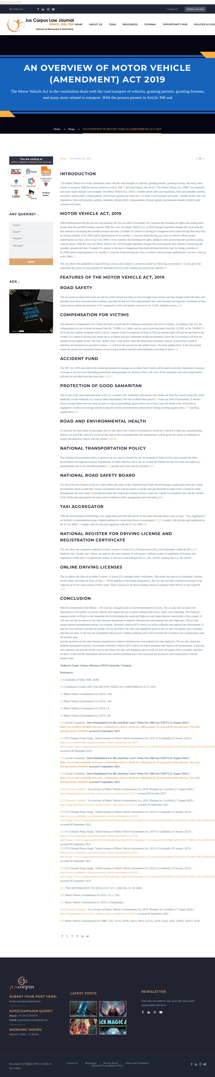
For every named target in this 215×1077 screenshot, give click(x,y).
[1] (123, 187)
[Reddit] (87, 936)
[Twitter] (67, 936)
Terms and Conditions (137, 1063)
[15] (110, 376)
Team (112, 24)
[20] (114, 439)
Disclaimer (90, 1063)
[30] (86, 557)
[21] (108, 466)
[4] (132, 235)
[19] (110, 439)
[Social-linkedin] (148, 1012)
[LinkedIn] (43, 9)
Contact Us (172, 9)
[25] (156, 520)
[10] (180, 305)
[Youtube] (161, 1012)
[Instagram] (48, 9)
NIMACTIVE (32, 1064)
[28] (144, 524)
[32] (63, 589)
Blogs (63, 158)
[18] (76, 411)
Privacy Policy (111, 1063)
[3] (139, 195)
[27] (79, 524)
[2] (135, 191)
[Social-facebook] (142, 1012)
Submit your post (195, 9)
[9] (165, 268)
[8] (182, 263)
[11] (203, 328)
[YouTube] (53, 9)
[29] (195, 549)
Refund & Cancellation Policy (107, 1065)
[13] (176, 349)
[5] (110, 239)
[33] (98, 607)
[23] (62, 848)
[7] (73, 256)
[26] (160, 520)
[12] (109, 345)
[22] (151, 466)
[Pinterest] (72, 936)
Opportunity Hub (175, 24)
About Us (95, 24)
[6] (108, 252)
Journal (150, 24)
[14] (106, 376)
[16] (156, 399)
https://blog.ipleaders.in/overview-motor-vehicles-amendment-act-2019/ (98, 793)
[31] (105, 580)
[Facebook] (38, 9)
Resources (130, 24)
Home (78, 24)
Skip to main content (11, 2)
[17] (187, 407)
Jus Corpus (15, 1068)
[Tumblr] (77, 936)
